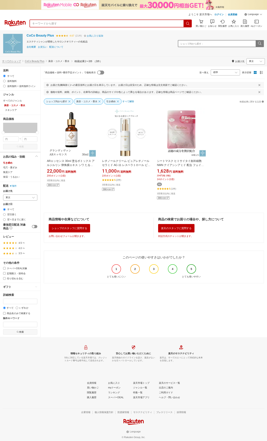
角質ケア (8, 172)
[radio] (4, 76)
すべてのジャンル (12, 100)
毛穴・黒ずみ (10, 167)
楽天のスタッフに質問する (176, 228)
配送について (56, 47)
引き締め (8, 162)
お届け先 (8, 191)
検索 (21, 146)
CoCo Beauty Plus (40, 35)
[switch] (34, 226)
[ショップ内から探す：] (259, 43)
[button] (253, 14)
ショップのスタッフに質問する (69, 228)
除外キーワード (11, 318)
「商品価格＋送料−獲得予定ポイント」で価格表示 (69, 72)
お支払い (42, 47)
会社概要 (31, 47)
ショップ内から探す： (192, 43)
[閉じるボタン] (259, 85)
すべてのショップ (11, 61)
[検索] (188, 23)
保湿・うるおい (11, 177)
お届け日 (8, 204)
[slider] (3, 132)
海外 (14, 186)
